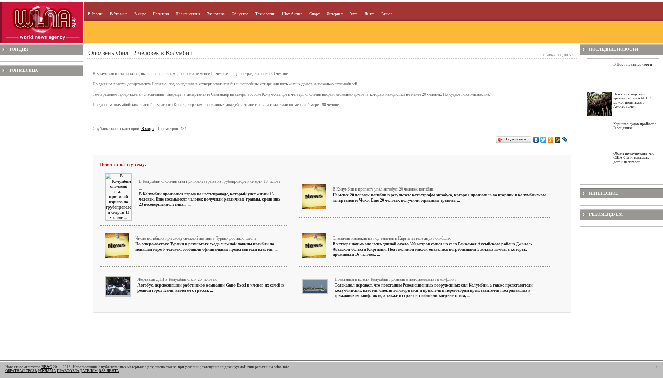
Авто (353, 14)
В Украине (118, 14)
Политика (161, 14)
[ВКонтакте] (536, 139)
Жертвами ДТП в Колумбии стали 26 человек (177, 279)
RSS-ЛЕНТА (109, 371)
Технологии (265, 14)
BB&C (46, 367)
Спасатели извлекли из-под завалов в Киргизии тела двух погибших (392, 238)
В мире (140, 14)
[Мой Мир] (557, 139)
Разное (386, 14)
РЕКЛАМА (47, 371)
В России (95, 14)
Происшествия (188, 14)
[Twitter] (543, 139)
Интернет (335, 14)
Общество (240, 14)
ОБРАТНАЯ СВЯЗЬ (21, 371)
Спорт (314, 14)
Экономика (216, 14)
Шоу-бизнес (292, 14)
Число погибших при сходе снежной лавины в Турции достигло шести (195, 238)
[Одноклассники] (550, 139)
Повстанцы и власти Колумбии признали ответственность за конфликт (395, 279)
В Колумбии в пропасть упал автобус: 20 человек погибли (383, 189)
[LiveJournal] (565, 139)
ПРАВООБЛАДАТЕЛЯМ (77, 371)
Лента (369, 14)
